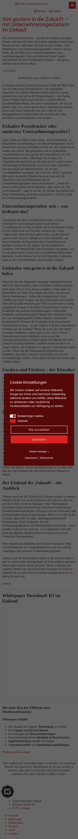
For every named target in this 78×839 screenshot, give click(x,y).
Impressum (31, 457)
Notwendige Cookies (31, 416)
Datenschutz (46, 457)
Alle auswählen (39, 430)
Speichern (39, 439)
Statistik (23, 421)
